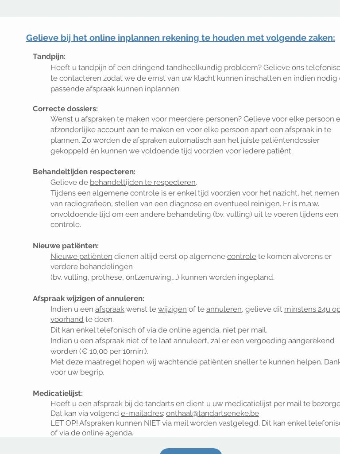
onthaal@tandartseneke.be (212, 413)
